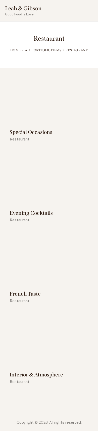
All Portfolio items (43, 50)
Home (15, 50)
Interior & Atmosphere (36, 375)
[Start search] (89, 11)
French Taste (25, 294)
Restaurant (19, 139)
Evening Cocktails (31, 213)
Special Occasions (31, 132)
